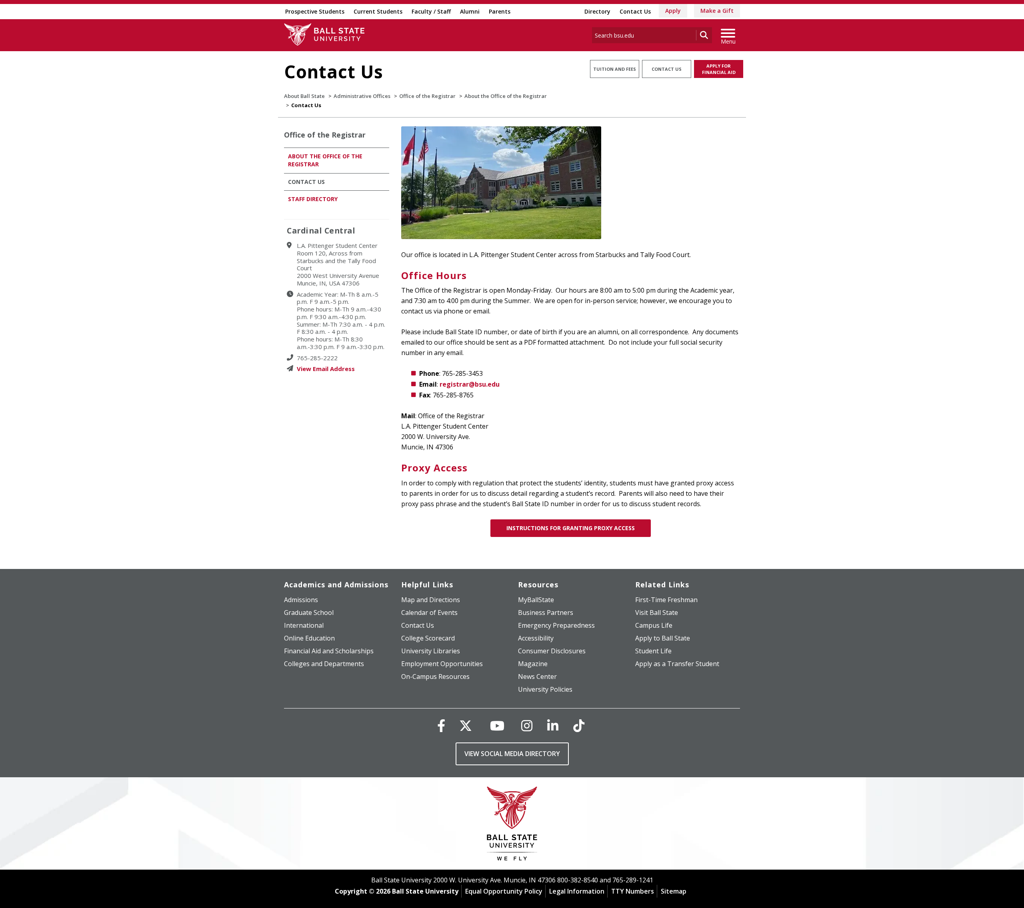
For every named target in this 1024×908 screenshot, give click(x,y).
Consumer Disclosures (552, 651)
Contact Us (635, 11)
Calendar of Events (429, 612)
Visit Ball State (656, 612)
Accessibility (536, 638)
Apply (673, 10)
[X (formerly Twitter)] (465, 725)
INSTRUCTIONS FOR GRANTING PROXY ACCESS (570, 528)
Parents (499, 11)
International (304, 625)
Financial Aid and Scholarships (329, 651)
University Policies (545, 689)
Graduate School (309, 612)
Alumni (470, 11)
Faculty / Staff (431, 11)
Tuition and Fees (614, 69)
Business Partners (545, 612)
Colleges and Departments (324, 663)
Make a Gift (717, 10)
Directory (597, 11)
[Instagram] (526, 725)
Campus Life (653, 625)
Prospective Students (314, 11)
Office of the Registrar (427, 96)
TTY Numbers (632, 891)
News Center (537, 676)
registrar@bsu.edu (470, 384)
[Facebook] (441, 725)
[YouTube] (497, 725)
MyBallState (536, 599)
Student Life (653, 651)
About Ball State (304, 96)
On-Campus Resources (435, 676)
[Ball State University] (512, 825)
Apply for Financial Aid (719, 69)
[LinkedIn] (552, 725)
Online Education (309, 638)
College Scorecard (428, 638)
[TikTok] (578, 725)
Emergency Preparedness (556, 625)
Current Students (378, 11)
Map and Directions (430, 599)
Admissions (301, 599)
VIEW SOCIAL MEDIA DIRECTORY (512, 753)
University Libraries (430, 651)
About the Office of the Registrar (505, 96)
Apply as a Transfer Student (677, 663)
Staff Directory (313, 199)
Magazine (533, 663)
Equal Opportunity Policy (503, 891)
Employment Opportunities (442, 663)
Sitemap (673, 891)
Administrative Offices (362, 96)
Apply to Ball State (662, 638)
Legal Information (576, 891)
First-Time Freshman (666, 599)
